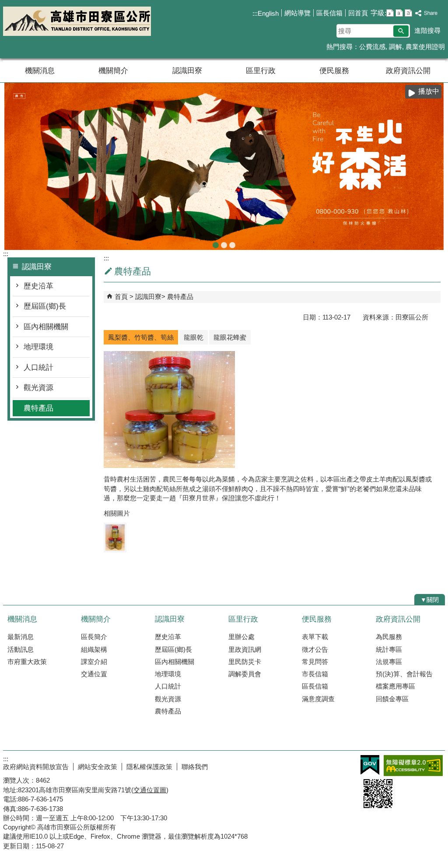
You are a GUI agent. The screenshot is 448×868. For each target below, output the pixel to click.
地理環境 (38, 347)
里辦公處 (241, 636)
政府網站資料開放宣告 (36, 766)
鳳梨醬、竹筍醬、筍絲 (141, 337)
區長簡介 (94, 636)
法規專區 (389, 661)
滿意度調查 (318, 699)
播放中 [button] (428, 91)
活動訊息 (20, 649)
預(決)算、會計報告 (404, 674)
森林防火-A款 (216, 245)
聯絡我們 (195, 766)
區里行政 (261, 71)
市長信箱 (315, 674)
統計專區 (389, 649)
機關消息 (40, 71)
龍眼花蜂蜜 (230, 337)
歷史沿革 (38, 286)
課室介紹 (94, 661)
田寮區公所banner (232, 245)
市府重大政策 (27, 661)
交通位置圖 (149, 790)
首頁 (121, 296)
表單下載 (315, 636)
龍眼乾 (193, 337)
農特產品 (38, 408)
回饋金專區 (392, 699)
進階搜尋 (427, 30)
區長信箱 (329, 13)
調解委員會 (244, 674)
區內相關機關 (46, 327)
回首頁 (358, 13)
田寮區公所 (77, 21)
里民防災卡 (244, 661)
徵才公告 (315, 649)
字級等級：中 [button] (399, 13)
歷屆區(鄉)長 (45, 306)
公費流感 (372, 46)
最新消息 (20, 636)
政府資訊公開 (408, 71)
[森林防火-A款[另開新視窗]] (224, 166)
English (268, 13)
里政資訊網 (244, 649)
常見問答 (315, 661)
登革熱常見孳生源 (224, 245)
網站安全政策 (97, 766)
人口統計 (38, 367)
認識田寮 (187, 71)
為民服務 (389, 636)
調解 (395, 46)
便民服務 (334, 71)
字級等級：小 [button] (390, 13)
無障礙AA (413, 765)
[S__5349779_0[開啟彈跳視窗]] (115, 537)
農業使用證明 (425, 46)
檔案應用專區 (395, 686)
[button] (401, 31)
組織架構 (94, 649)
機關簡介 (113, 71)
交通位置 (94, 674)
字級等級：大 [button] (408, 13)
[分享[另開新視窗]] (427, 13)
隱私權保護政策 (149, 766)
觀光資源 (38, 387)
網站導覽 (297, 13)
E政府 (369, 765)
